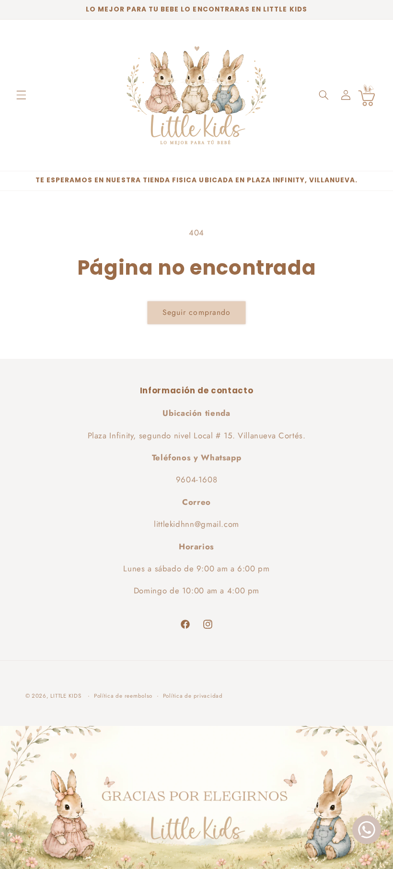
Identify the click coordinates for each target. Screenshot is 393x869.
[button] (21, 95)
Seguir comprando (196, 312)
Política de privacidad (193, 696)
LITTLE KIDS (65, 696)
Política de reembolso (123, 696)
